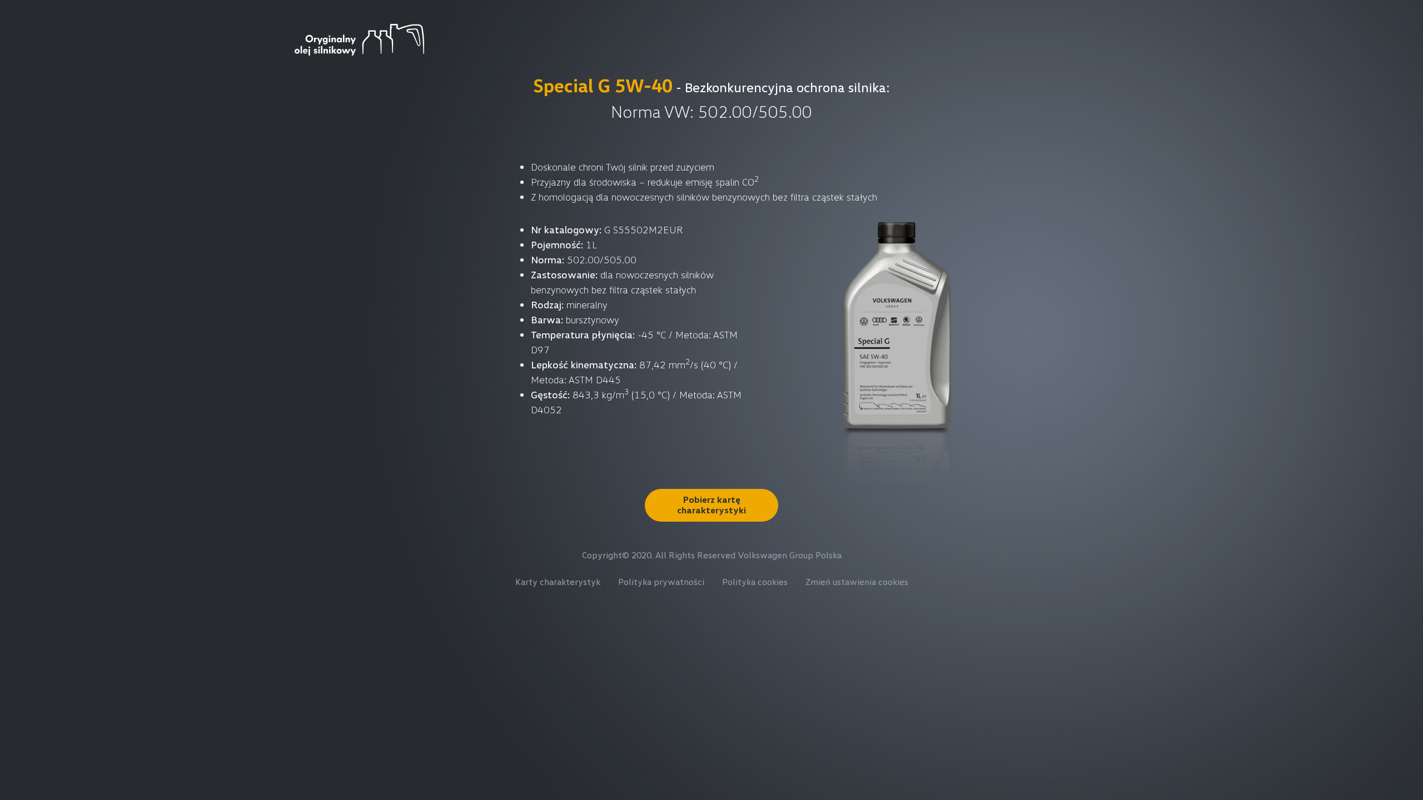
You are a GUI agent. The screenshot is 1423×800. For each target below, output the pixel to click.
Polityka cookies (755, 581)
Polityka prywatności (661, 581)
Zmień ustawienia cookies (856, 581)
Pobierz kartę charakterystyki (711, 505)
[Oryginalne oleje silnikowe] (359, 38)
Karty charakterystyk (557, 581)
